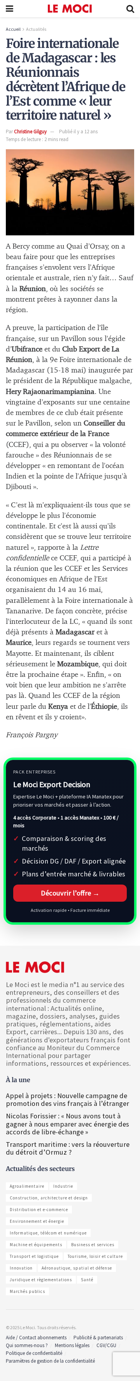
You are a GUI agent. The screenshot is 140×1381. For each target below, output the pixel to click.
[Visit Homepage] (70, 8)
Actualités (36, 29)
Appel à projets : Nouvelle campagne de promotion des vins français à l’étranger (68, 1099)
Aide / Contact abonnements (36, 1337)
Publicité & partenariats (98, 1337)
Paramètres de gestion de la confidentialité (50, 1361)
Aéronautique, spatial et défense (77, 1268)
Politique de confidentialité (34, 1353)
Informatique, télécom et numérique (48, 1233)
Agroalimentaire (27, 1186)
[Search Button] (130, 8)
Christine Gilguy (30, 131)
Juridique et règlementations (41, 1279)
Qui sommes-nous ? (27, 1345)
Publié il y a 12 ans (78, 131)
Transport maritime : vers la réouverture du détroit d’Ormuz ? (68, 1148)
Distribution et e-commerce (39, 1209)
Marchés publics (27, 1291)
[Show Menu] (9, 8)
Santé (87, 1279)
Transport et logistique (34, 1256)
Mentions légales (72, 1345)
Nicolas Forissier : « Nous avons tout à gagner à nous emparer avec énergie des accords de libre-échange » (67, 1123)
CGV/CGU (106, 1345)
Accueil (13, 29)
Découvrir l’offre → (70, 892)
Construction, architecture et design (49, 1198)
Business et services (92, 1244)
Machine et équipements (36, 1244)
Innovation (21, 1268)
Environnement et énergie (37, 1221)
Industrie (63, 1186)
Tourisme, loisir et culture (95, 1256)
